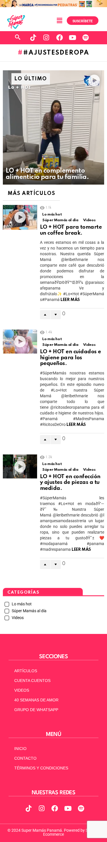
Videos (89, 220)
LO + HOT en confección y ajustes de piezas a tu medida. (70, 482)
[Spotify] (85, 37)
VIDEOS (21, 690)
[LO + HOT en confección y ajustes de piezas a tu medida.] (20, 466)
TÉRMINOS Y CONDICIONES (41, 768)
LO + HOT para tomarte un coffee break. (71, 230)
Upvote (45, 314)
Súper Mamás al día (60, 220)
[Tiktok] (33, 37)
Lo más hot (52, 214)
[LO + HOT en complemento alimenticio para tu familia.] (53, 127)
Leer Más (70, 300)
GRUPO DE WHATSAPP (36, 709)
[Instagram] (46, 37)
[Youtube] (72, 37)
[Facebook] (59, 37)
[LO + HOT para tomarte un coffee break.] (20, 217)
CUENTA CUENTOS (32, 680)
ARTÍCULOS (25, 671)
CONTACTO (25, 758)
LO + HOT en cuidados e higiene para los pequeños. (70, 357)
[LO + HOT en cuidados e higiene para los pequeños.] (20, 342)
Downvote (56, 314)
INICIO (20, 748)
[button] (59, 20)
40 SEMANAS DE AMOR (36, 700)
